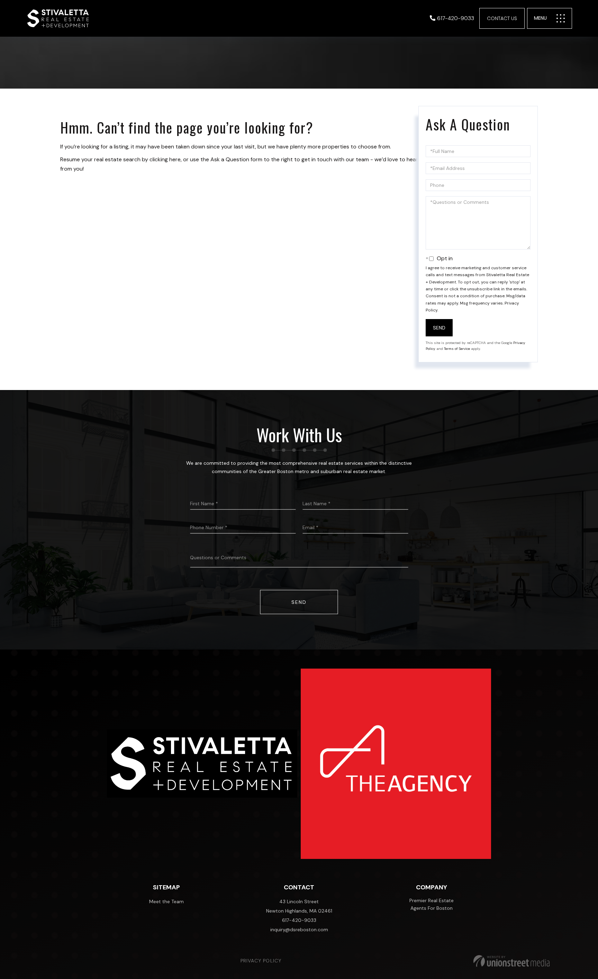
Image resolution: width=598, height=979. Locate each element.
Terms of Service (457, 348)
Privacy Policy (261, 961)
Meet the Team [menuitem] (166, 901)
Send (439, 328)
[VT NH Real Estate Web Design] (511, 961)
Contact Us (502, 18)
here (175, 159)
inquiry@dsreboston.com (299, 929)
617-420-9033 (455, 18)
